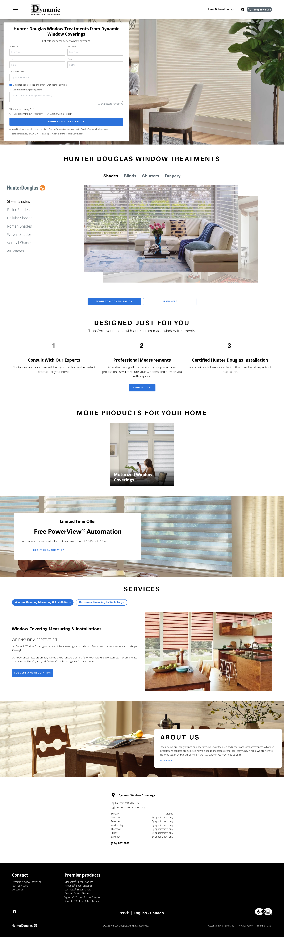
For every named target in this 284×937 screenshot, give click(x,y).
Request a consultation (32, 673)
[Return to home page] (73, 9)
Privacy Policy (56, 134)
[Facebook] (242, 9)
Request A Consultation (114, 302)
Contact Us (142, 388)
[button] (15, 9)
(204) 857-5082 (120, 843)
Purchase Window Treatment (28, 113)
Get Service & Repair (61, 113)
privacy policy (103, 129)
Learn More (170, 302)
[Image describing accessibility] (263, 911)
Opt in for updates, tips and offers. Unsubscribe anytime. (40, 84)
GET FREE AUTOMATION (49, 550)
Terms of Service (72, 134)
